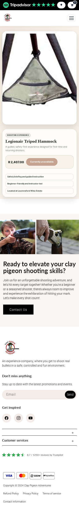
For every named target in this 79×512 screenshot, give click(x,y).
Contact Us (18, 310)
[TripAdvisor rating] (29, 5)
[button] (39, 432)
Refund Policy (11, 493)
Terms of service (52, 493)
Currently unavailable (42, 161)
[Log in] (61, 5)
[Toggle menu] (71, 18)
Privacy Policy (30, 493)
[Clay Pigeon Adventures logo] (7, 17)
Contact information (14, 501)
